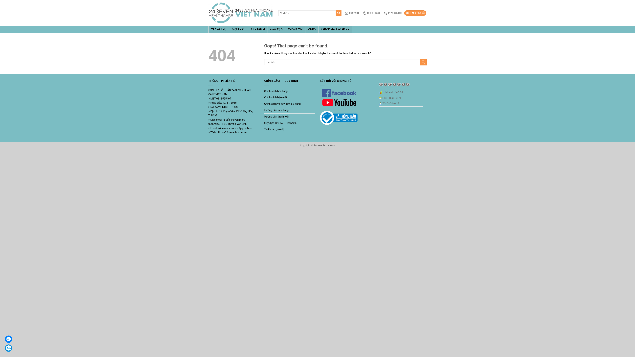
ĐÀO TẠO (276, 29)
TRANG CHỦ (219, 29)
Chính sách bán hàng (276, 91)
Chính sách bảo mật (275, 97)
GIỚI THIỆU (239, 29)
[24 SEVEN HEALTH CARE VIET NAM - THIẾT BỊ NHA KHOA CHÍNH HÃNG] (240, 13)
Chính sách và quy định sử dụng (282, 103)
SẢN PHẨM (258, 29)
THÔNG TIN (295, 29)
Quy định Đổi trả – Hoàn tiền (280, 123)
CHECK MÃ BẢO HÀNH (335, 29)
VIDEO (312, 29)
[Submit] (338, 13)
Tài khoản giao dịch (275, 129)
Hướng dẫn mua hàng (276, 110)
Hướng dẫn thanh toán (276, 116)
